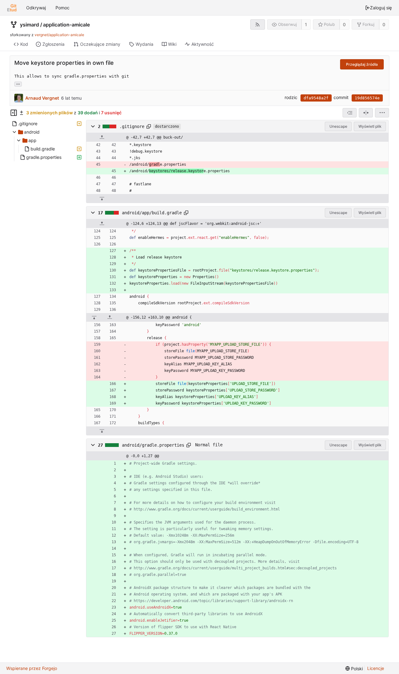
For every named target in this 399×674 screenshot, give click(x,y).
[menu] (382, 112)
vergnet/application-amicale (59, 34)
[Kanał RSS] (257, 24)
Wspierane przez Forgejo (31, 668)
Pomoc (62, 7)
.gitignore (131, 126)
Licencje (375, 668)
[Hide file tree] (14, 113)
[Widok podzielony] (366, 112)
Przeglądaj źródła (362, 64)
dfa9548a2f (316, 98)
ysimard (29, 24)
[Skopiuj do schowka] (148, 126)
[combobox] (350, 112)
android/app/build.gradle (152, 212)
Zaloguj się (381, 7)
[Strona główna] (12, 7)
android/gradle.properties (153, 445)
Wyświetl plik (370, 126)
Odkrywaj (36, 7)
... (18, 83)
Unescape (338, 126)
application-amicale (66, 24)
